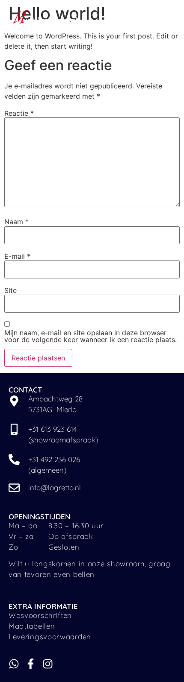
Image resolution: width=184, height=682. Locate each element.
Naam (16, 221)
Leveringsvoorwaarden (50, 636)
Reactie (19, 113)
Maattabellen (32, 625)
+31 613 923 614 (53, 428)
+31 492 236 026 (54, 459)
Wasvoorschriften (40, 615)
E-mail (17, 256)
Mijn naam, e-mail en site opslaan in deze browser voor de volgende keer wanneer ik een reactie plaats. (90, 336)
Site (10, 290)
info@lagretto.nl (54, 487)
